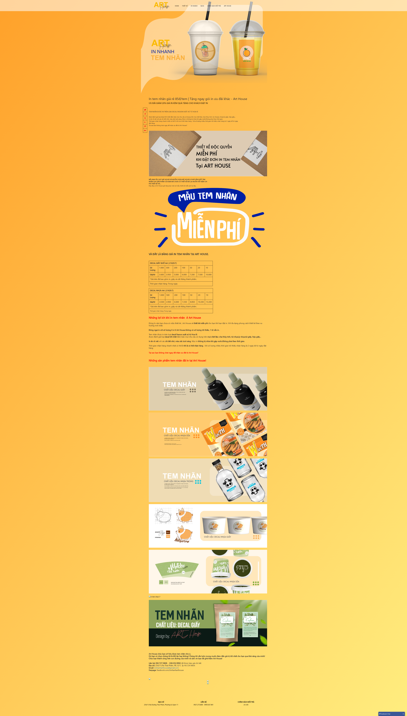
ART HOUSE (227, 6)
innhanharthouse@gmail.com (166, 667)
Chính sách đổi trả (214, 6)
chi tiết (246, 705)
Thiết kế (185, 6)
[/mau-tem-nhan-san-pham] (208, 218)
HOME (177, 6)
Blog (202, 6)
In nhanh (194, 6)
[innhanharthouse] (161, 5)
